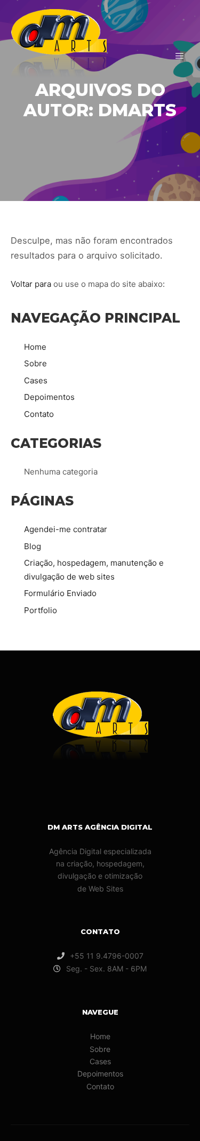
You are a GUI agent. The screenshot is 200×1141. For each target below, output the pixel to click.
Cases (35, 380)
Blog (32, 546)
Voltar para (31, 284)
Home (35, 347)
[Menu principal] (179, 56)
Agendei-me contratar (65, 529)
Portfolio (40, 610)
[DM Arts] (59, 56)
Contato (39, 414)
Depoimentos (49, 397)
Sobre (35, 363)
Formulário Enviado (60, 593)
